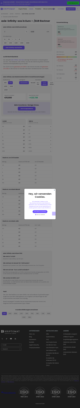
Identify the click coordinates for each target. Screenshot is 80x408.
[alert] (40, 204)
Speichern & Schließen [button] (40, 211)
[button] (40, 214)
